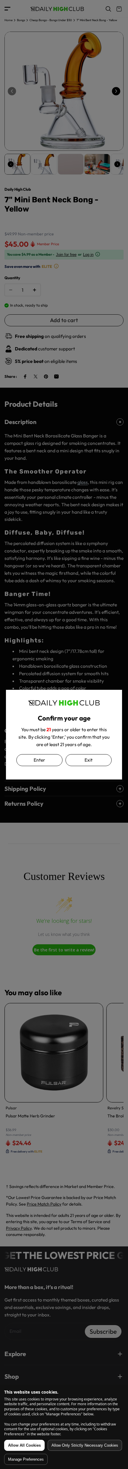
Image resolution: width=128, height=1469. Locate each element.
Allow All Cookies (24, 1445)
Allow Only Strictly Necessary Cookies (84, 1445)
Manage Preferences (26, 1459)
